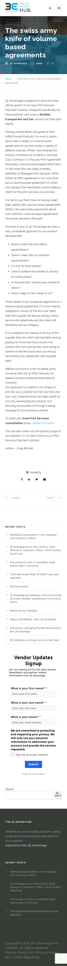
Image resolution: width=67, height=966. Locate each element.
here (23, 435)
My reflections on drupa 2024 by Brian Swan (34, 640)
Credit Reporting (26, 957)
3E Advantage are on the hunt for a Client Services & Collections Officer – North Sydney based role (35, 550)
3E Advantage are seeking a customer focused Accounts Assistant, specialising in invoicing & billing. (36, 598)
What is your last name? (27, 702)
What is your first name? (27, 688)
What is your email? (24, 717)
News (39, 63)
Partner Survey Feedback (24, 610)
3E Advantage (18, 63)
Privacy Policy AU (19, 952)
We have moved (19, 586)
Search (9, 789)
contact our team (43, 423)
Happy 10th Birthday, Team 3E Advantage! (33, 619)
